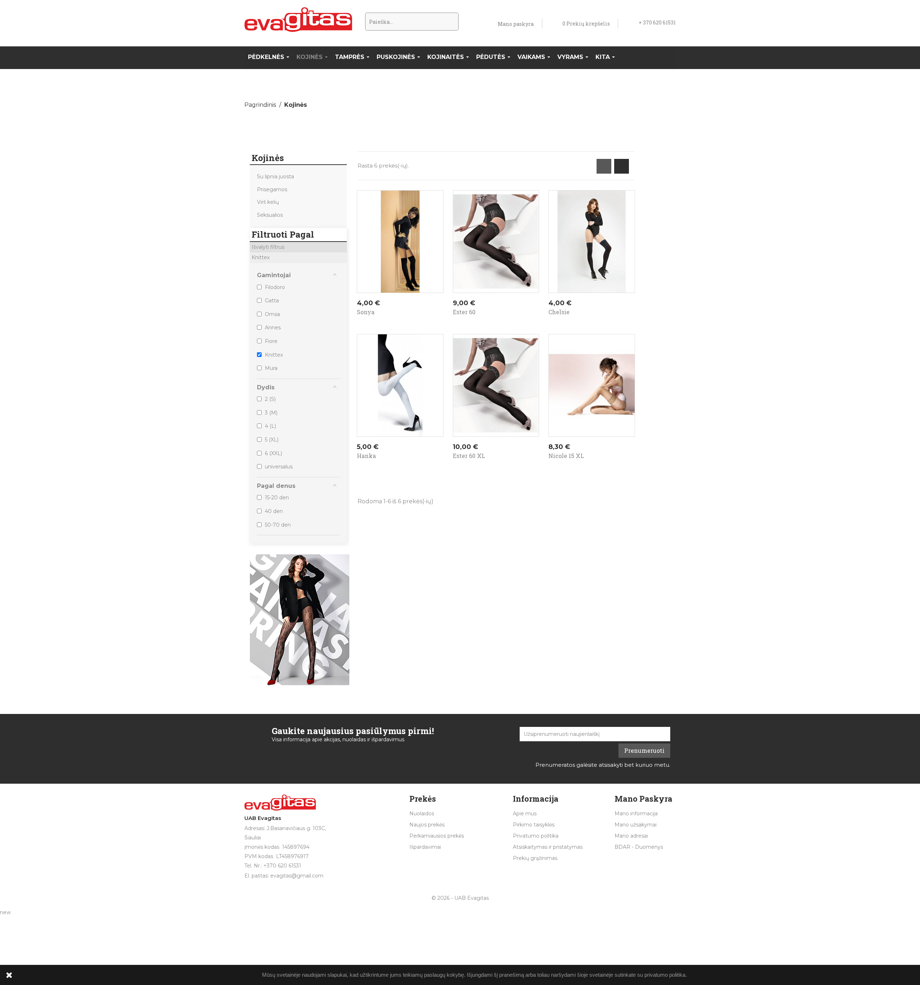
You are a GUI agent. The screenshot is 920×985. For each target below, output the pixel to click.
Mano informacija (636, 813)
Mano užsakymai (636, 824)
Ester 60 (464, 312)
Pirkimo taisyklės (534, 824)
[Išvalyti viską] (342, 248)
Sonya (365, 312)
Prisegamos (272, 189)
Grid (604, 166)
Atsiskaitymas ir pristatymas (548, 847)
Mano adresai (631, 836)
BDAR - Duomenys (639, 847)
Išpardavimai (425, 847)
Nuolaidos (421, 813)
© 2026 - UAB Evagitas (460, 898)
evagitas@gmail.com (296, 875)
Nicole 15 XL (566, 455)
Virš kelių (268, 202)
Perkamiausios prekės (436, 836)
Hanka (366, 455)
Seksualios (270, 215)
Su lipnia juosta (275, 176)
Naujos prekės (427, 824)
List (621, 166)
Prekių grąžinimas (535, 858)
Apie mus (525, 813)
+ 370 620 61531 (657, 22)
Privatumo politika (535, 836)
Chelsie (559, 312)
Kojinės (268, 158)
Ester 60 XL (469, 455)
